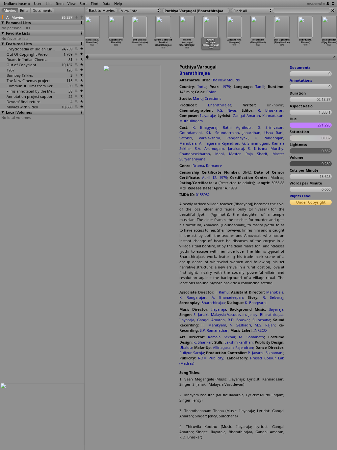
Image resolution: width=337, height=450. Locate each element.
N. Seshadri (240, 325)
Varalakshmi (209, 137)
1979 (226, 86)
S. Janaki (201, 314)
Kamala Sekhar (221, 336)
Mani (219, 153)
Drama (198, 165)
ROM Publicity (211, 357)
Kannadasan (272, 115)
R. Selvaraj (273, 297)
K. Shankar (203, 342)
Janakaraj (236, 148)
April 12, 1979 (214, 177)
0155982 (203, 194)
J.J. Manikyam (213, 325)
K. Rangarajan (269, 137)
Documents (300, 67)
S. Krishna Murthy (265, 148)
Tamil (259, 86)
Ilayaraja (207, 115)
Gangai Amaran (246, 115)
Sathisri (185, 137)
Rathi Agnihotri (237, 127)
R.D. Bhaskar (239, 319)
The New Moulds (225, 79)
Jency (252, 314)
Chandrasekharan (194, 153)
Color (211, 91)
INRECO (260, 330)
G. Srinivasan (270, 127)
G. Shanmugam (255, 143)
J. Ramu (222, 292)
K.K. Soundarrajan (222, 132)
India (201, 86)
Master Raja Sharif (248, 153)
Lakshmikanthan (238, 342)
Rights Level (300, 195)
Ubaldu (185, 347)
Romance (214, 165)
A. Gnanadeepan (227, 297)
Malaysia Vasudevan (228, 314)
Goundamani (190, 132)
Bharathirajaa (194, 73)
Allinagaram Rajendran (219, 143)
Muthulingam (191, 120)
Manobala (187, 143)
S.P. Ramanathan (214, 330)
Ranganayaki (237, 137)
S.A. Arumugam (209, 148)
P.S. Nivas (227, 110)
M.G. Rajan (264, 325)
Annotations (301, 80)
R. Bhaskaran (270, 110)
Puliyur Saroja (191, 352)
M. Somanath (251, 336)
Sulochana (261, 319)
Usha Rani (273, 132)
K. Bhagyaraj (205, 127)
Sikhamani (274, 352)
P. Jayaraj (256, 352)
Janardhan (251, 132)
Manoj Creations (207, 98)
